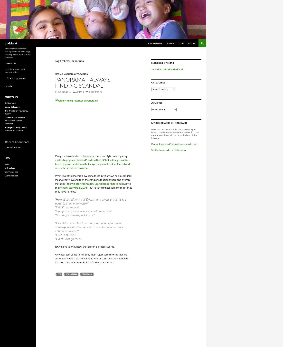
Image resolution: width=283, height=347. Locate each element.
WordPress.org (11, 175)
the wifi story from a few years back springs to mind (95, 183)
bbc (59, 274)
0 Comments (95, 92)
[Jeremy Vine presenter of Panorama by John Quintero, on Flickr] (94, 124)
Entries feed (10, 168)
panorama (87, 274)
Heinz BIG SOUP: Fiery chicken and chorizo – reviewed (15, 120)
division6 (11, 43)
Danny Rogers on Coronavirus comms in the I (174, 144)
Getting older (10, 103)
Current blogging (12, 107)
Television (82, 74)
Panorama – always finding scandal (82, 82)
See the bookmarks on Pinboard (168, 150)
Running (171, 43)
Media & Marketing (65, 74)
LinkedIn (8, 86)
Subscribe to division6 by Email (167, 69)
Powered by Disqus (13, 147)
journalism (71, 274)
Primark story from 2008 (73, 187)
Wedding (192, 43)
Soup (181, 43)
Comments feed (11, 172)
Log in (7, 164)
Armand (79, 92)
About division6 (155, 43)
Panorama (88, 156)
